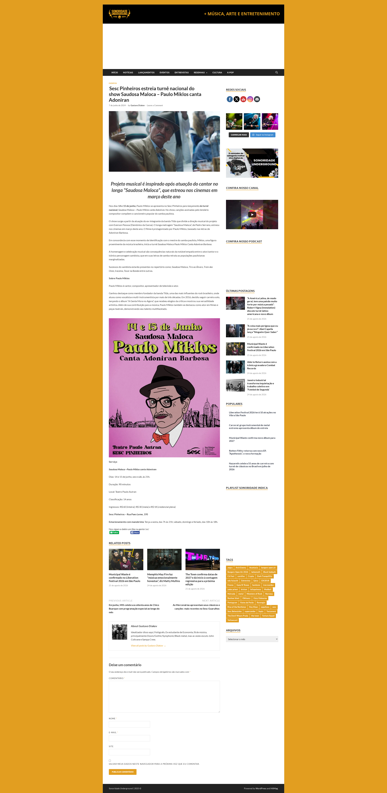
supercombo (250, 611)
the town (255, 616)
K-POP (230, 72)
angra (230, 567)
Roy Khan (253, 607)
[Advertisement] (193, 46)
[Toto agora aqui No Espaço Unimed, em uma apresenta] (270, 121)
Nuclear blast (233, 598)
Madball (267, 589)
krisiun (244, 589)
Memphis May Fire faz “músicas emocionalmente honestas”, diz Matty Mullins (163, 578)
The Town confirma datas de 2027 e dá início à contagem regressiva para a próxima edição (201, 579)
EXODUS (265, 580)
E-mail (113, 732)
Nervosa (269, 594)
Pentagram (232, 602)
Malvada (231, 594)
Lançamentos (146, 72)
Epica (256, 580)
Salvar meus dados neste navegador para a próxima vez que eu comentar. (154, 764)
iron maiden (268, 585)
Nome (113, 718)
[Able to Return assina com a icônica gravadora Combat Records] (235, 362)
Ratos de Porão (247, 602)
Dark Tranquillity (264, 576)
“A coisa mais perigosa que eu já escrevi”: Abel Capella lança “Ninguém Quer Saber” (262, 329)
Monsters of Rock (254, 594)
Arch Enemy (241, 567)
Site (111, 746)
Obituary (246, 598)
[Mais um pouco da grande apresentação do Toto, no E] (252, 121)
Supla (261, 611)
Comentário (117, 678)
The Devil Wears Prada (238, 616)
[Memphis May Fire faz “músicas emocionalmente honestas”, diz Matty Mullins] (164, 560)
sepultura (265, 607)
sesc (274, 607)
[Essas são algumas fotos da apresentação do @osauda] (234, 121)
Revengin (261, 602)
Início (114, 72)
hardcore (256, 585)
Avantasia (253, 567)
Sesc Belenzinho (235, 611)
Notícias (128, 72)
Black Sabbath (269, 572)
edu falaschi (233, 580)
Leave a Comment (155, 105)
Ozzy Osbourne (260, 598)
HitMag (274, 788)
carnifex (241, 576)
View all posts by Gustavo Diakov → (148, 645)
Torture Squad (268, 616)
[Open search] (276, 72)
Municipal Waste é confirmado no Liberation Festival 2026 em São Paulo (124, 578)
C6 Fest (231, 576)
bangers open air (268, 567)
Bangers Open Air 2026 (238, 572)
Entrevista (245, 580)
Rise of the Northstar (237, 607)
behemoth (255, 572)
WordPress (261, 788)
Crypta (251, 576)
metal (241, 594)
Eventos (164, 72)
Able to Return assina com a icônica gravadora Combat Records (261, 365)
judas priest (233, 589)
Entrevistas (182, 72)
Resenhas (199, 72)
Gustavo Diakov (138, 105)
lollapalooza (255, 589)
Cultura (217, 72)
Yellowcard (232, 620)
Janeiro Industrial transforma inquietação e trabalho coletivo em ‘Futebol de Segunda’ (260, 385)
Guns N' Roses (243, 585)
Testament (271, 611)
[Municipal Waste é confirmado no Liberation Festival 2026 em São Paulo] (126, 560)
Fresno (230, 585)
